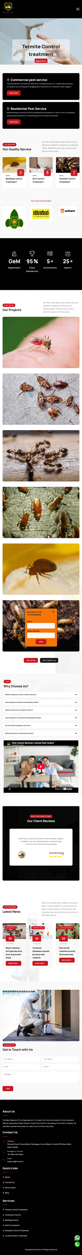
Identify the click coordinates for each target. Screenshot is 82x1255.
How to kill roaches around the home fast (40, 951)
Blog (7, 1193)
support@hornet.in (15, 1161)
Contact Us (10, 1182)
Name (29, 621)
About (7, 1177)
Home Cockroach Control (41, 534)
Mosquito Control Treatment (17, 1230)
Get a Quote (48, 660)
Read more (12, 963)
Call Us (29, 660)
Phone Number (33, 631)
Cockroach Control (39, 928)
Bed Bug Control (65, 928)
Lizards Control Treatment (16, 1236)
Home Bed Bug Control (41, 591)
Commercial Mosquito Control (41, 421)
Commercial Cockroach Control (41, 364)
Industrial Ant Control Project (41, 478)
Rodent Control (11, 928)
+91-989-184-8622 (15, 1154)
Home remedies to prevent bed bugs (67, 951)
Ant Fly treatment (12, 1225)
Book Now (14, 93)
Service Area (10, 1187)
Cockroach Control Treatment (64, 182)
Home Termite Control (41, 648)
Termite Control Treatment (16, 1209)
